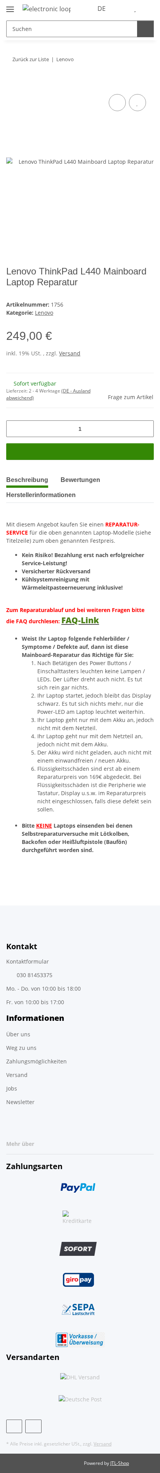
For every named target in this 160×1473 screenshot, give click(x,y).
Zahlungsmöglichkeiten (36, 1061)
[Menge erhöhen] (145, 429)
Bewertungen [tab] (80, 480)
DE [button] (101, 8)
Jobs (11, 1088)
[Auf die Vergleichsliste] (117, 102)
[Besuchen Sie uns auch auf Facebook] (14, 1426)
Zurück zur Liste (30, 59)
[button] (123, 8)
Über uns (18, 1034)
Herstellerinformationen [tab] (41, 495)
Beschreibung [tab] (27, 480)
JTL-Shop (119, 1463)
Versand (69, 353)
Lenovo (44, 312)
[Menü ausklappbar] (10, 6)
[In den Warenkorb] (12, 83)
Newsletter (20, 1102)
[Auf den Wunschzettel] (137, 102)
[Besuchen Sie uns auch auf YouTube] (33, 1426)
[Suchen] (145, 29)
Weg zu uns (21, 1047)
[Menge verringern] (15, 429)
